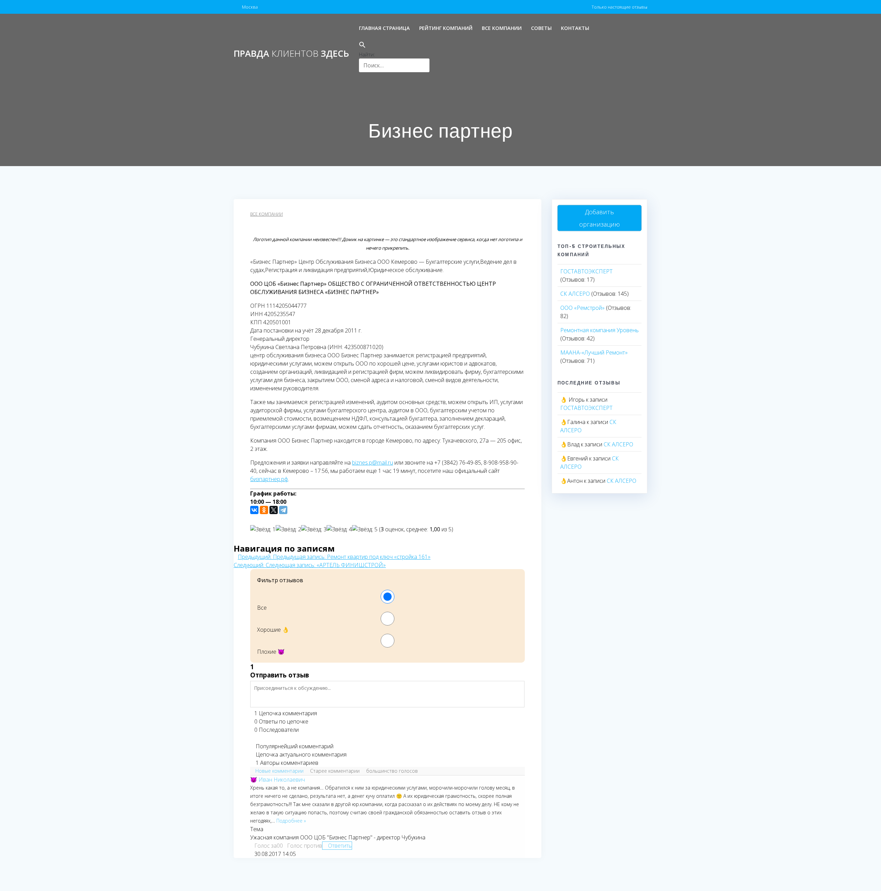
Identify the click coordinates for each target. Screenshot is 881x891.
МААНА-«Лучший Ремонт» (594, 352)
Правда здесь (291, 53)
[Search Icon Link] (394, 45)
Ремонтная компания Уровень (599, 330)
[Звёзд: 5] (365, 529)
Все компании (502, 28)
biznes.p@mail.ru (372, 462)
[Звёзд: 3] (314, 529)
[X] (273, 510)
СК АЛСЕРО (575, 293)
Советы (541, 28)
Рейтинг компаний (446, 28)
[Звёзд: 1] (263, 529)
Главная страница (384, 28)
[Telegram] (283, 510)
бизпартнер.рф (269, 479)
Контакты (575, 28)
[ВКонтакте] (254, 510)
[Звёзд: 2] (288, 529)
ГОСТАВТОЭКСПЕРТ (586, 271)
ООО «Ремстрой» (582, 308)
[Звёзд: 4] (339, 529)
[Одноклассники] (264, 510)
